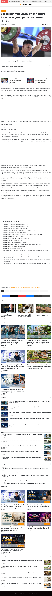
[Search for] (50, 5)
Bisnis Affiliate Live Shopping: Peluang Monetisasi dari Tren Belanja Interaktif (38, 527)
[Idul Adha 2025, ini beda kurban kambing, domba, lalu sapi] (43, 308)
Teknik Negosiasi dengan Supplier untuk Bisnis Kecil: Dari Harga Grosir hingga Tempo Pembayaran (12, 391)
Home (3, 8)
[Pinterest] (22, 296)
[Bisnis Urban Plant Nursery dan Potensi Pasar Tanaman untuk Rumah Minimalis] (47, 568)
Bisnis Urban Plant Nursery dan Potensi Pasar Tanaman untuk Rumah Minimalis (19, 566)
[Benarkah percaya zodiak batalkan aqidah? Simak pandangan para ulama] (30, 80)
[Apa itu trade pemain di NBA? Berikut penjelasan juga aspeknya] (8, 308)
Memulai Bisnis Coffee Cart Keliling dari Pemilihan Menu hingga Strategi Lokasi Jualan (21, 572)
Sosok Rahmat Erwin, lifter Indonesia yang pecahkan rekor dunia (25, 287)
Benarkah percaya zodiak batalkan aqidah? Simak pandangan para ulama (41, 80)
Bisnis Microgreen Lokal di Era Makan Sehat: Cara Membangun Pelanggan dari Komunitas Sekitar (39, 366)
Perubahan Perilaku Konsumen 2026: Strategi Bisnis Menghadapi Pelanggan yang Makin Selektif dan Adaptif (13, 343)
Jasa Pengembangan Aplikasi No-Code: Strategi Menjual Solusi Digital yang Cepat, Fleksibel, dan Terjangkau (29, 1)
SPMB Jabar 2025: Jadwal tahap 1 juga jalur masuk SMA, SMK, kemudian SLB (16, 80)
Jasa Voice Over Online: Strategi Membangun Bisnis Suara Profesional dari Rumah (38, 506)
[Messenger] (30, 296)
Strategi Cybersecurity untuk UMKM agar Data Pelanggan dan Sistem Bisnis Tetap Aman (29, 418)
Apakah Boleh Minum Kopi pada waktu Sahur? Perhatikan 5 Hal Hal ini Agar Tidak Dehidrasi (25, 315)
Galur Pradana (5, 24)
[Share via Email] (38, 296)
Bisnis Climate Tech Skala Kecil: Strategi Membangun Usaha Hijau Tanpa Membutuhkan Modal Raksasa (38, 343)
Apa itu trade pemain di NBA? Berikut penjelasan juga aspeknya (8, 315)
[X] (14, 296)
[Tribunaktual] (26, 5)
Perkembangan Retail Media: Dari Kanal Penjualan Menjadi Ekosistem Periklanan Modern (29, 407)
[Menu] (1, 5)
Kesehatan (7, 8)
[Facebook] (6, 296)
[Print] (46, 296)
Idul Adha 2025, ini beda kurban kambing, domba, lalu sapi (43, 314)
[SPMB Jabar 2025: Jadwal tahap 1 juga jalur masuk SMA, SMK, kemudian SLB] (4, 80)
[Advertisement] (26, 110)
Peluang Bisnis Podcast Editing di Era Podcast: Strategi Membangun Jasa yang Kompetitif (12, 550)
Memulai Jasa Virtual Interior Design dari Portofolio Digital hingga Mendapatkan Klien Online (11, 528)
